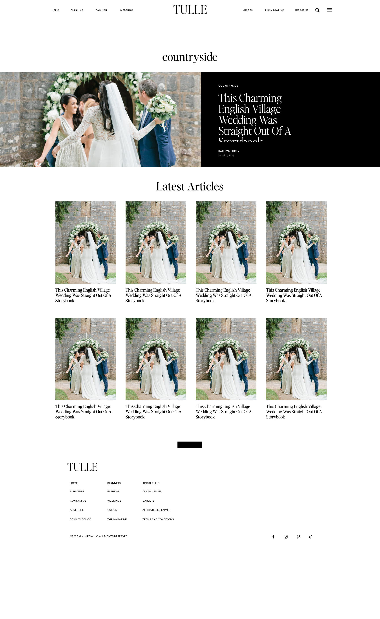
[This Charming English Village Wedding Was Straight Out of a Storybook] (85, 359)
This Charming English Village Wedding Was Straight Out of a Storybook (294, 411)
